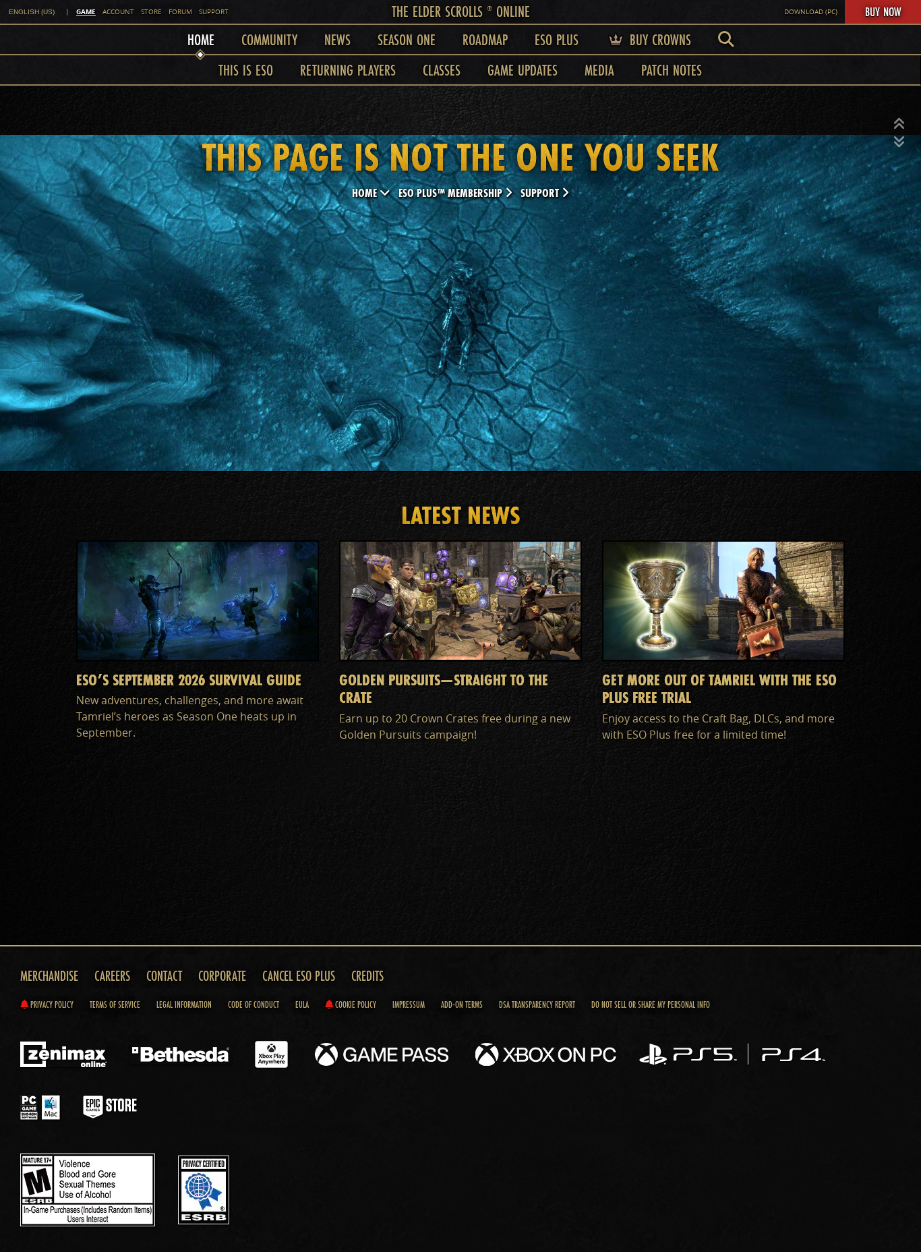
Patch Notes (671, 69)
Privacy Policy (50, 1004)
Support (214, 11)
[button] (899, 124)
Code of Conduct (253, 1004)
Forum (180, 11)
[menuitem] (726, 39)
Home (366, 192)
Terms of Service (115, 1004)
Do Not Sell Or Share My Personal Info (650, 1004)
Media (599, 69)
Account (118, 11)
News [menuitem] (337, 39)
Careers (112, 976)
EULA (302, 1004)
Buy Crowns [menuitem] (658, 39)
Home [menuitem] (200, 39)
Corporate (222, 976)
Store (151, 11)
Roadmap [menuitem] (485, 39)
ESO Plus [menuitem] (556, 39)
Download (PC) (810, 11)
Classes (441, 69)
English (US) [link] (32, 12)
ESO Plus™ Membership (451, 192)
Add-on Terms (462, 1004)
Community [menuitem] (269, 39)
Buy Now (883, 11)
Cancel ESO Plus (298, 976)
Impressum (408, 1004)
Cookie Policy (354, 1004)
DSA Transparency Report (537, 1004)
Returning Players (348, 69)
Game (86, 11)
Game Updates (522, 69)
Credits (367, 976)
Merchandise (49, 976)
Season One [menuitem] (407, 39)
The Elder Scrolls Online (461, 11)
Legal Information (184, 1004)
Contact (164, 976)
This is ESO (245, 69)
